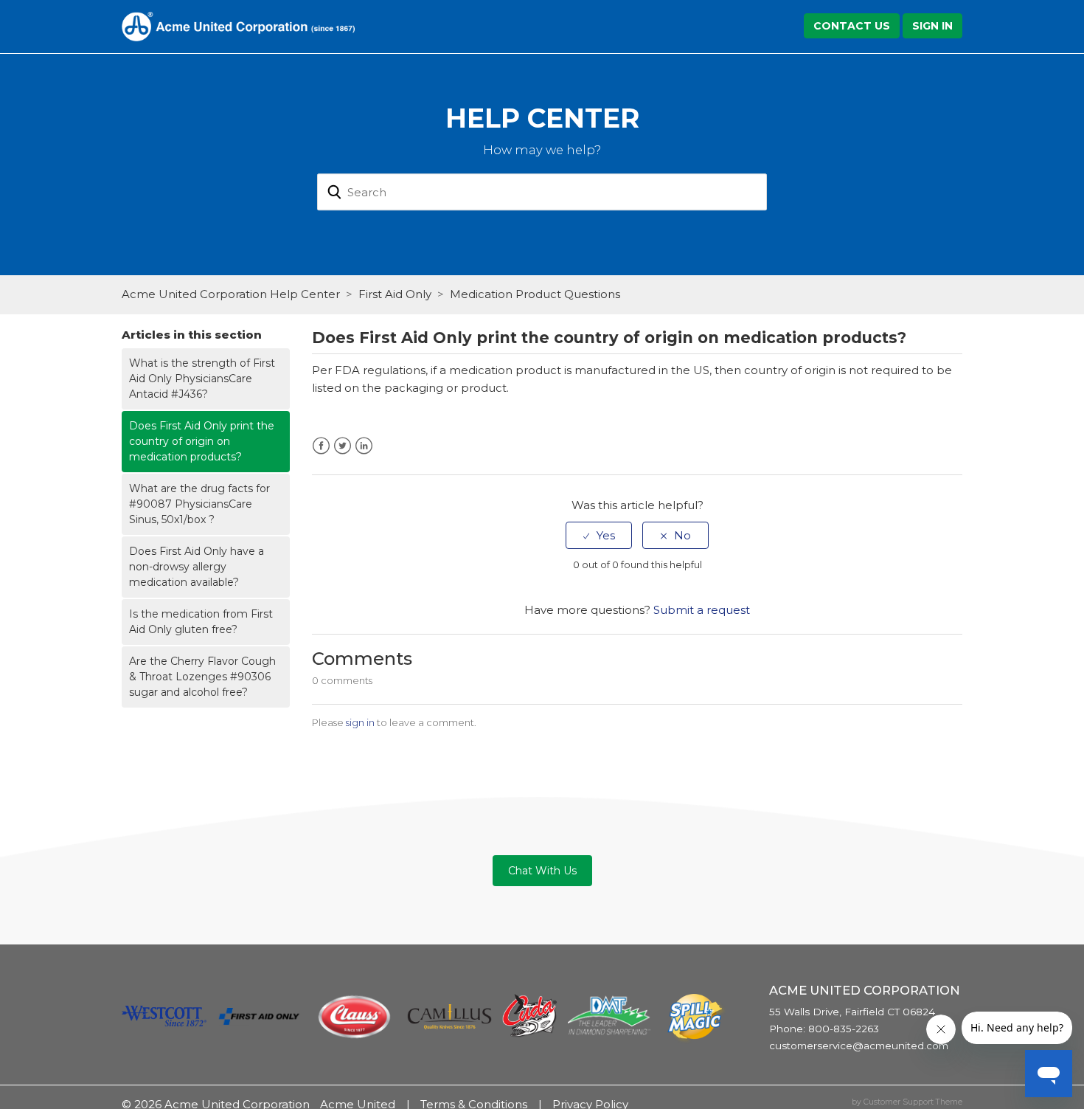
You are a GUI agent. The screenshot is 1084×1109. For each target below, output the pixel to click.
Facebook (321, 446)
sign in (360, 722)
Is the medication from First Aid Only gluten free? (201, 621)
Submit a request (701, 610)
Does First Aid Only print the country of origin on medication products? (201, 441)
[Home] (238, 25)
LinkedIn (364, 446)
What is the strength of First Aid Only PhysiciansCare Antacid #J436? (202, 378)
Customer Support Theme (913, 1102)
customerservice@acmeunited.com (858, 1045)
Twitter (342, 446)
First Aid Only (394, 294)
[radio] (599, 535)
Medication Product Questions (535, 294)
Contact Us (851, 25)
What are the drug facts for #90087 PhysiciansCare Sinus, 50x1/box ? (199, 504)
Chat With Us (542, 870)
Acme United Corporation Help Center (231, 294)
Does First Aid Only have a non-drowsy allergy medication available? (196, 567)
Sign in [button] (932, 25)
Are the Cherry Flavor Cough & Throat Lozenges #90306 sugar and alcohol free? (202, 676)
